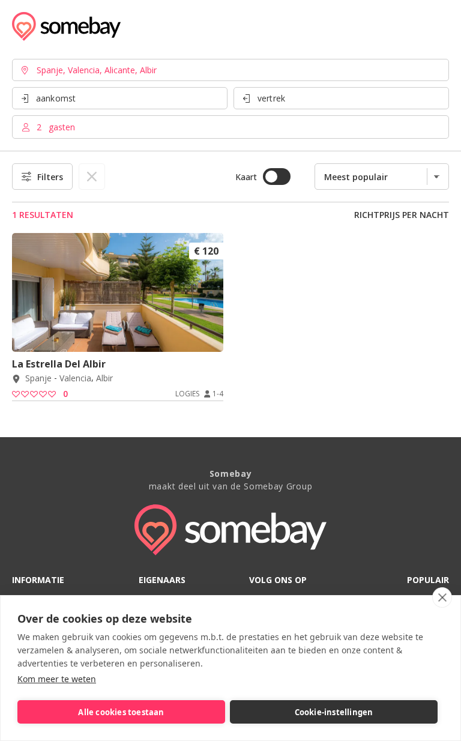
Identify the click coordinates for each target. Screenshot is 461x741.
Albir (104, 378)
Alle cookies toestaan (121, 712)
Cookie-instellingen (334, 712)
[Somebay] (66, 26)
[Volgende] (210, 335)
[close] (442, 597)
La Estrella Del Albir (59, 363)
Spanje (38, 378)
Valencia (75, 378)
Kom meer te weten (56, 679)
